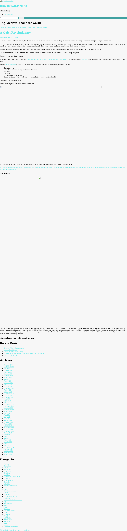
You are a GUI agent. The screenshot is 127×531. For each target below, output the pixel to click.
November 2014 (9, 449)
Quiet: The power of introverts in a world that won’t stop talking (47, 59)
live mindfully (43, 167)
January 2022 (8, 392)
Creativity (7, 478)
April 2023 (7, 381)
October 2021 (8, 395)
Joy (5, 501)
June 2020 (7, 415)
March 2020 (8, 420)
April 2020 (7, 418)
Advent (6, 464)
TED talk (84, 59)
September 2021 (9, 397)
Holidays (7, 498)
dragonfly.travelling (13, 5)
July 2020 (7, 413)
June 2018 (7, 443)
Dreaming (7, 482)
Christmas (7, 475)
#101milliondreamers (6, 167)
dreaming (26, 167)
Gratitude (7, 494)
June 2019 (7, 436)
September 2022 (9, 388)
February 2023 (8, 383)
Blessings (7, 473)
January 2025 (8, 372)
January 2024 (8, 374)
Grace (2, 28)
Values (45, 28)
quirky (97, 167)
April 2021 (7, 401)
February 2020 (8, 422)
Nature (29, 28)
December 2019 (9, 426)
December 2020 (9, 404)
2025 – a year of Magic (11, 355)
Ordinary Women (9, 510)
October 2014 (8, 451)
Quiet (33, 28)
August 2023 (8, 377)
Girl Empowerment (10, 491)
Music (6, 505)
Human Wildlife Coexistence (13, 500)
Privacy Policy (8, 14)
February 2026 (8, 365)
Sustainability (8, 519)
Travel (6, 523)
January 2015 (8, 445)
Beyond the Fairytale (10, 350)
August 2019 (8, 433)
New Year (7, 509)
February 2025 (8, 370)
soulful (6, 169)
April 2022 (7, 390)
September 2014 (9, 452)
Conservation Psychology (12, 476)
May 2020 (7, 417)
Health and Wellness (11, 28)
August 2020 (8, 411)
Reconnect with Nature (106, 167)
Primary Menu (5, 11)
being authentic (18, 167)
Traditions (7, 521)
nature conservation (66, 167)
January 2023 (8, 384)
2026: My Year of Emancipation (14, 348)
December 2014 (9, 447)
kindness (36, 167)
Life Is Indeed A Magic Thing (13, 351)
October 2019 (8, 429)
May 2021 (7, 399)
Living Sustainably (54, 167)
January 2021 (8, 402)
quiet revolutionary (89, 167)
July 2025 (7, 368)
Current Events (8, 480)
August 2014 (8, 454)
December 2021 (9, 393)
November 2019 (9, 427)
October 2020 (8, 408)
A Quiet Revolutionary (15, 32)
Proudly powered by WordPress (19, 530)
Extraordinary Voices (10, 485)
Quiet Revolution (10, 64)
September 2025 (9, 367)
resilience (116, 167)
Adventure (7, 466)
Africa (6, 468)
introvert (31, 167)
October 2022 (8, 386)
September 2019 (9, 431)
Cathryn (16, 37)
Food (5, 489)
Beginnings (7, 469)
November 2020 (9, 406)
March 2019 (8, 442)
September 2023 (9, 376)
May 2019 (7, 438)
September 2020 (9, 409)
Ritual (6, 516)
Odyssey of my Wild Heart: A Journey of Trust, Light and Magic (24, 353)
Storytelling (7, 518)
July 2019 (7, 435)
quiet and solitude (77, 167)
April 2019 (7, 440)
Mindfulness (22, 28)
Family (6, 487)
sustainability (12, 169)
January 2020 (8, 424)
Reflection (39, 28)
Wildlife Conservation (11, 527)
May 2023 (7, 379)
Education (7, 484)
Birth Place (7, 471)
